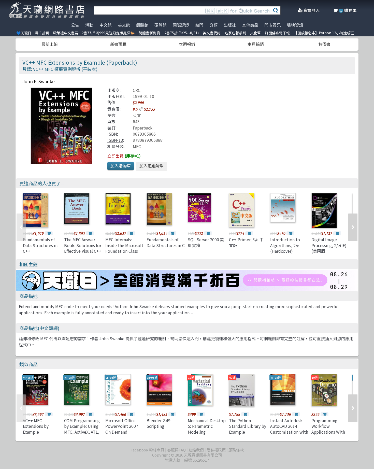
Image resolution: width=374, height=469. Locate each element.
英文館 (124, 25)
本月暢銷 (256, 44)
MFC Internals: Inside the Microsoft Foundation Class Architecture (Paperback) (124, 250)
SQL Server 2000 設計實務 (206, 242)
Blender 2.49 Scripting (158, 423)
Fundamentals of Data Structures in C (166, 242)
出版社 (230, 25)
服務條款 (236, 449)
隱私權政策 (216, 449)
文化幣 (255, 32)
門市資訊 (272, 25)
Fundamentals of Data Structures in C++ (40, 245)
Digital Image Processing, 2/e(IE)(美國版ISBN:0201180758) (329, 248)
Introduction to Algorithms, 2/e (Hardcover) (285, 245)
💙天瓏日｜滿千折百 (32, 32)
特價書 (324, 44)
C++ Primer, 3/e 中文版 (246, 242)
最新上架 (49, 44)
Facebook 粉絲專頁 (147, 449)
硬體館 (160, 25)
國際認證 (181, 25)
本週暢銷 (187, 44)
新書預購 (118, 44)
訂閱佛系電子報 (277, 32)
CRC (136, 90)
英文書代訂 (212, 32)
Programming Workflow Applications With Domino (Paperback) (328, 431)
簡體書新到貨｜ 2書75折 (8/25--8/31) (169, 32)
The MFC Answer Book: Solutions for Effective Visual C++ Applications (83, 248)
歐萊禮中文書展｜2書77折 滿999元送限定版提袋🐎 (94, 32)
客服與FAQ (176, 449)
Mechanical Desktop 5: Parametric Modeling (207, 426)
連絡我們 (196, 449)
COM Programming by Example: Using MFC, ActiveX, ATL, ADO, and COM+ (82, 428)
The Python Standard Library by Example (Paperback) (247, 428)
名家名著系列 (235, 32)
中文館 (105, 25)
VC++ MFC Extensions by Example (36, 426)
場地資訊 (295, 25)
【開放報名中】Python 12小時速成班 (324, 32)
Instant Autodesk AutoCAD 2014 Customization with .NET (289, 428)
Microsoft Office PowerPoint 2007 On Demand (121, 426)
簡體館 (142, 25)
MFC (137, 146)
